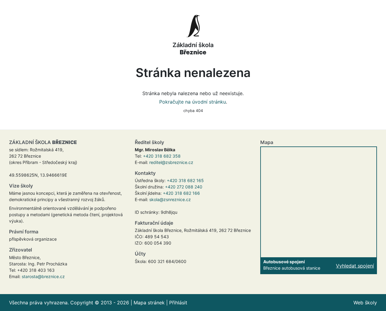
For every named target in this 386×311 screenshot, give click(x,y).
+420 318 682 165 (185, 180)
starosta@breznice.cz (43, 276)
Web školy (365, 303)
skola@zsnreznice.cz (170, 199)
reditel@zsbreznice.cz (171, 162)
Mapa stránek (149, 303)
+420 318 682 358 (162, 156)
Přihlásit (178, 303)
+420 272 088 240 (183, 186)
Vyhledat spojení (355, 266)
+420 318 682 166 (181, 193)
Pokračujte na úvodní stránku (192, 102)
